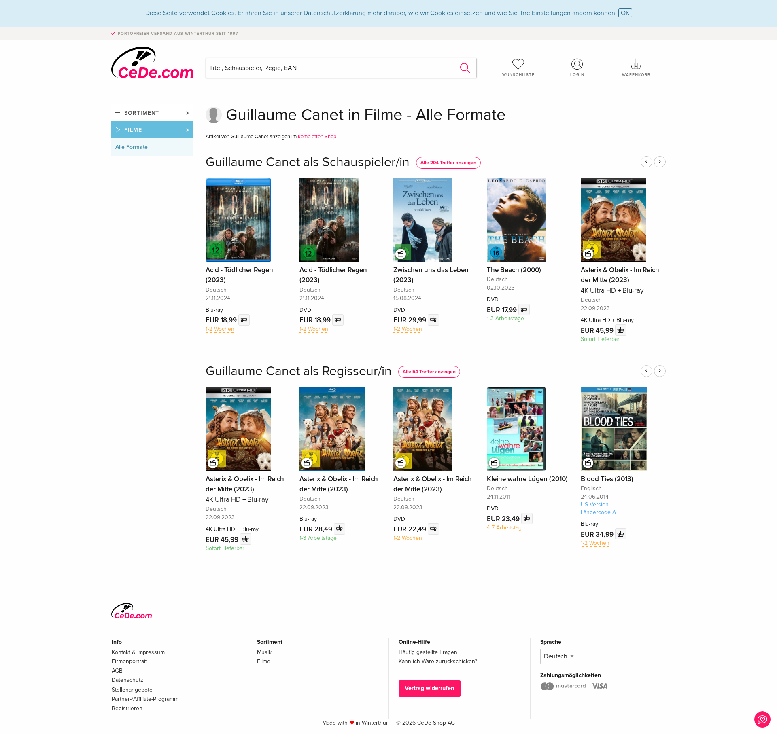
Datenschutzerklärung (335, 13)
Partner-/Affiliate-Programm (145, 699)
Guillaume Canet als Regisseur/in (299, 371)
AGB (117, 670)
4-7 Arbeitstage (506, 527)
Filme (133, 130)
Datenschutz (127, 680)
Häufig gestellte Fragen (428, 652)
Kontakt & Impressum (138, 652)
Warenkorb (636, 74)
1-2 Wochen (220, 329)
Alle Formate (131, 147)
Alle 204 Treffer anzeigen (448, 163)
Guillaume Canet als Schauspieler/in (308, 162)
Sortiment (141, 113)
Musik (264, 652)
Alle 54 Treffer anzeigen (429, 372)
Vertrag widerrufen (429, 688)
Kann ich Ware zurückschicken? (438, 661)
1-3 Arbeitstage (505, 318)
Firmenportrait (129, 661)
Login (577, 74)
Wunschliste (518, 74)
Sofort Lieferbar (600, 339)
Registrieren (127, 708)
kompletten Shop (317, 136)
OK (625, 13)
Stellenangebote (132, 689)
